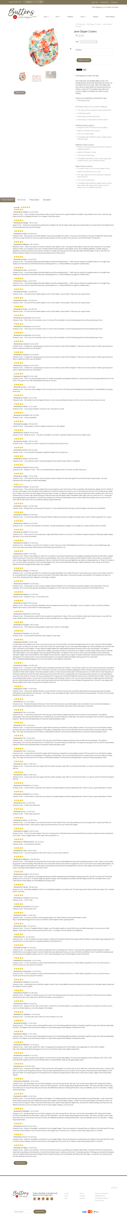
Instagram (52, 1199)
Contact (82, 1196)
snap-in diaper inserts (104, 137)
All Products (80, 24)
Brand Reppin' (110, 17)
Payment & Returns (101, 1193)
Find (40, 2)
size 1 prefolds (93, 160)
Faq (65, 1198)
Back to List (20, 92)
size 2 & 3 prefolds (88, 187)
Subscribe (39, 1211)
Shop (45, 17)
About (83, 17)
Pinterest (43, 1199)
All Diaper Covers (94, 24)
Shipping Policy (100, 1196)
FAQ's (57, 17)
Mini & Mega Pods (83, 100)
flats (86, 139)
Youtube (47, 1199)
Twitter (39, 1199)
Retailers (70, 17)
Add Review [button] (20, 1163)
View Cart (94, 2)
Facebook (35, 1199)
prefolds (80, 139)
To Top (113, 1188)
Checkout (114, 2)
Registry (95, 17)
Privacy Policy (99, 1200)
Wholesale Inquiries (101, 1198)
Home (34, 17)
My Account (17, 2)
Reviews (82, 1198)
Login (11, 2)
